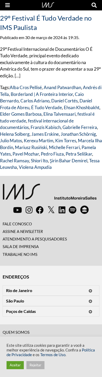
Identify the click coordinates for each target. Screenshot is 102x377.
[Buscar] (94, 5)
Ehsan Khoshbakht (81, 107)
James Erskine (45, 134)
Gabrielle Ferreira (80, 127)
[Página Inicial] (48, 4)
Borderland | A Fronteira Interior (42, 94)
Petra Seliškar (79, 154)
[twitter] (51, 210)
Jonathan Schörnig (78, 134)
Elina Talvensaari (59, 114)
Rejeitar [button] (35, 365)
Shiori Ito (39, 160)
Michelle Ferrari (64, 147)
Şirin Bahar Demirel (68, 160)
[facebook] (40, 209)
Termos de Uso (52, 355)
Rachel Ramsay (14, 160)
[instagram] (29, 209)
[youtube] (17, 209)
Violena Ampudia (35, 167)
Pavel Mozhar (26, 154)
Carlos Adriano (34, 100)
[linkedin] (62, 209)
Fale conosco (17, 223)
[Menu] (8, 5)
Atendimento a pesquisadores (35, 239)
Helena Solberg (15, 134)
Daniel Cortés (64, 100)
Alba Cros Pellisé (26, 87)
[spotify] (72, 209)
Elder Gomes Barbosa (21, 114)
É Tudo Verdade (46, 107)
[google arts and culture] (84, 209)
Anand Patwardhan (62, 87)
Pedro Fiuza (52, 154)
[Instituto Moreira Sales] (50, 193)
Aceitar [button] (15, 365)
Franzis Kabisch (46, 127)
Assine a (23, 231)
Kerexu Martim (38, 140)
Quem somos (16, 332)
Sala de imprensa (21, 246)
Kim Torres (65, 140)
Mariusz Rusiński (31, 147)
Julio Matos (11, 140)
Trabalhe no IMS (20, 254)
